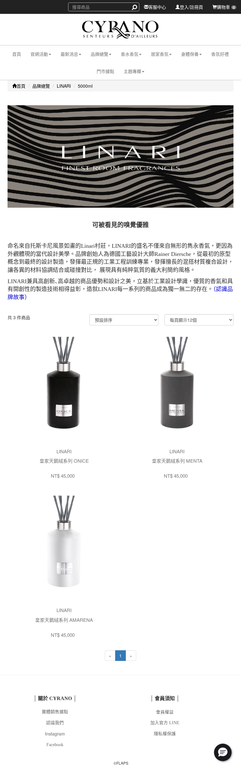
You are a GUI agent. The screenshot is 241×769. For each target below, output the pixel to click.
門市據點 (105, 71)
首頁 (16, 54)
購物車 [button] (226, 7)
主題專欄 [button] (132, 71)
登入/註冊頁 (191, 7)
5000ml (85, 86)
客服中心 (157, 7)
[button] (41, 54)
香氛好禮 (220, 54)
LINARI (64, 86)
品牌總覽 (41, 86)
